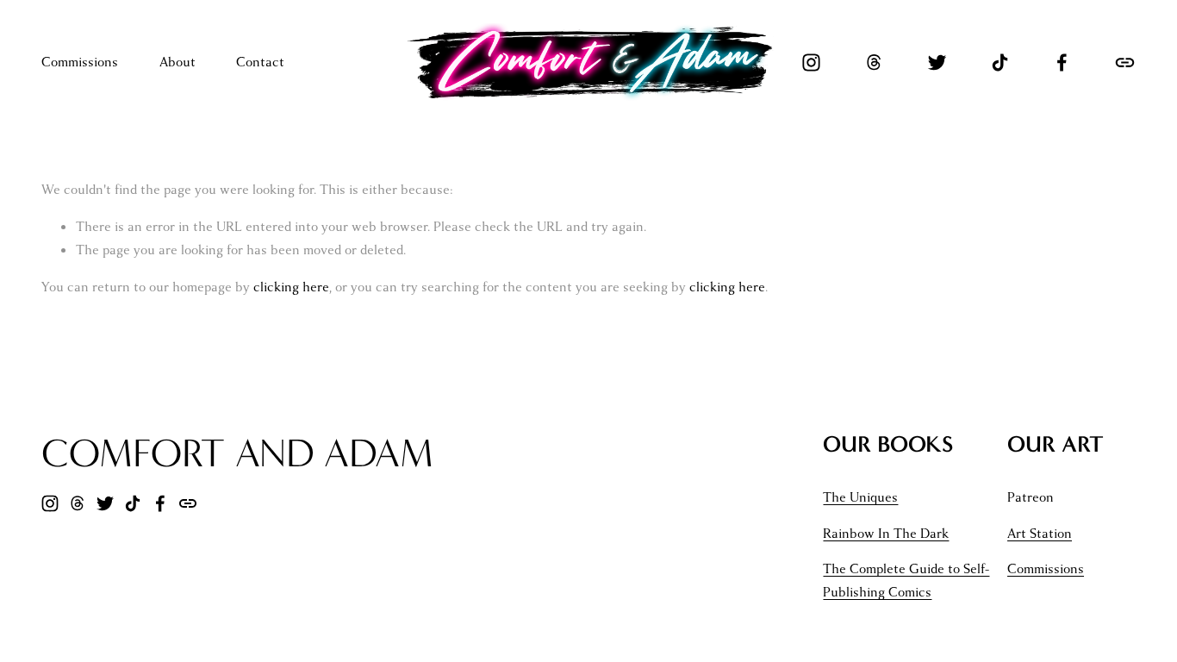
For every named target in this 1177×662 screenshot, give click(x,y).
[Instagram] (811, 62)
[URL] (1125, 62)
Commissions (79, 62)
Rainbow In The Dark (886, 533)
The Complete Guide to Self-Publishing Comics (906, 580)
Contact (260, 62)
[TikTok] (1000, 62)
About (177, 62)
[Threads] (874, 62)
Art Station (1039, 533)
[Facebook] (1062, 62)
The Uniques (860, 497)
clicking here (291, 287)
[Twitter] (937, 62)
